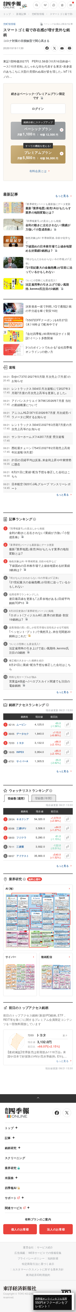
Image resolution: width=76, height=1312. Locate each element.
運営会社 (28, 1247)
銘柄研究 (10, 1148)
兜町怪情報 (38, 14)
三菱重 (20, 846)
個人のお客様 (20, 1229)
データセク (22, 733)
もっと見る (62, 195)
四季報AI (11, 1188)
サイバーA (22, 761)
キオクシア (22, 819)
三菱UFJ (21, 828)
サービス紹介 (45, 1247)
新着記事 (21, 14)
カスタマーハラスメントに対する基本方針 (38, 1269)
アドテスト (22, 856)
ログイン (38, 108)
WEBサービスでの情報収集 (45, 1253)
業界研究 (10, 1168)
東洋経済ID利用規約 (38, 1275)
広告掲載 (19, 1253)
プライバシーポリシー (31, 1258)
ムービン (21, 724)
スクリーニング (15, 1158)
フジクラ (21, 837)
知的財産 (53, 1258)
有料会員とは (38, 171)
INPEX (20, 752)
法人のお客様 (56, 1229)
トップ (7, 14)
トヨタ (20, 743)
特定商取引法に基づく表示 (38, 1264)
